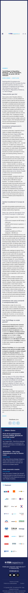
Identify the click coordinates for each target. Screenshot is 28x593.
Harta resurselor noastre (11, 469)
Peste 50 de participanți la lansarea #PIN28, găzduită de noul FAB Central (13, 435)
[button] (10, 423)
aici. (3, 412)
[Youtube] (14, 575)
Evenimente (5, 68)
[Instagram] (25, 34)
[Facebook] (10, 575)
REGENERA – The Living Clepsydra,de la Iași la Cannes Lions (13, 453)
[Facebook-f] (23, 34)
